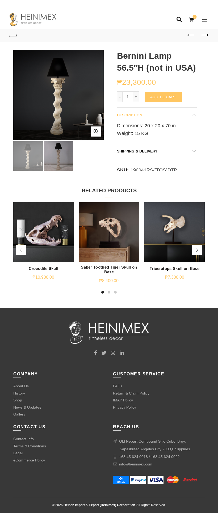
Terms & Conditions (29, 446)
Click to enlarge (96, 131)
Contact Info (23, 439)
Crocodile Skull (43, 268)
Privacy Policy (124, 407)
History (19, 393)
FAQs (117, 386)
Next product (204, 35)
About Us (21, 386)
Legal (18, 453)
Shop (17, 400)
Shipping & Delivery (137, 151)
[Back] (13, 35)
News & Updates (27, 407)
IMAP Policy (123, 400)
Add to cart (163, 97)
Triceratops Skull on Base (174, 268)
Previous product (191, 35)
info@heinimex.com (135, 464)
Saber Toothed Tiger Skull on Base (109, 269)
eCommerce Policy (29, 460)
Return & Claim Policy (131, 393)
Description (129, 115)
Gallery (19, 414)
